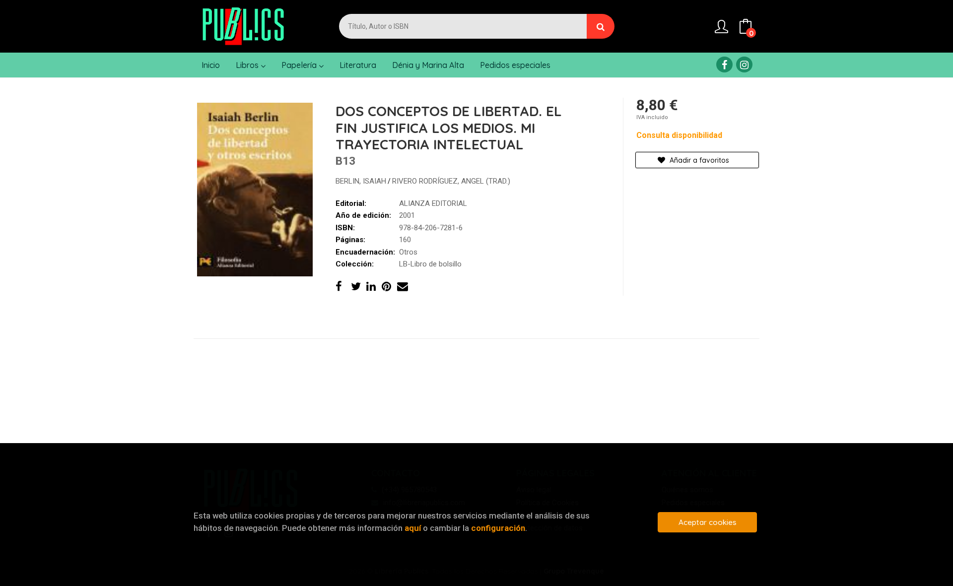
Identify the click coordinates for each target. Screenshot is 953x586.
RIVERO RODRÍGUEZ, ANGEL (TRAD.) (451, 181)
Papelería (300, 65)
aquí (413, 528)
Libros (248, 65)
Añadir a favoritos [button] (698, 160)
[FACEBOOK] (724, 64)
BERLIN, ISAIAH (361, 181)
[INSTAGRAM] (744, 64)
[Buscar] (600, 26)
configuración (498, 528)
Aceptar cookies (708, 522)
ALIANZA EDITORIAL (433, 203)
